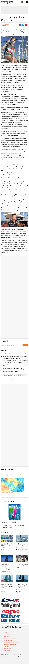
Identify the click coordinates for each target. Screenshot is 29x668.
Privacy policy (5, 660)
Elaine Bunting (5, 24)
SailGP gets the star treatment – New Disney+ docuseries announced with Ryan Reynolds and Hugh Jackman (14, 369)
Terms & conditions (23, 658)
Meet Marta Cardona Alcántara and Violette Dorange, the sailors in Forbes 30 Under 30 (15, 374)
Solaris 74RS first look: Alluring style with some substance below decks (7, 588)
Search (25, 345)
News (4, 350)
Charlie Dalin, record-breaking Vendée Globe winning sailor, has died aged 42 (15, 357)
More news (14, 380)
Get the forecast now (7, 492)
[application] (14, 219)
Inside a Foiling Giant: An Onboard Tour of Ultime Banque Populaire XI (22, 547)
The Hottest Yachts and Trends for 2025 (22, 566)
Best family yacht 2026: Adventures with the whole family (7, 547)
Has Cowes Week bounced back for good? (14, 354)
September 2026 (9, 522)
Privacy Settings (12, 660)
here (9, 91)
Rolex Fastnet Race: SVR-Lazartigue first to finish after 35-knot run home (7, 568)
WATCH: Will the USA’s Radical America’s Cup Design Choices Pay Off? (21, 588)
